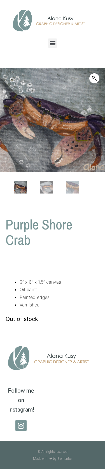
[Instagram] (21, 425)
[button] (52, 43)
